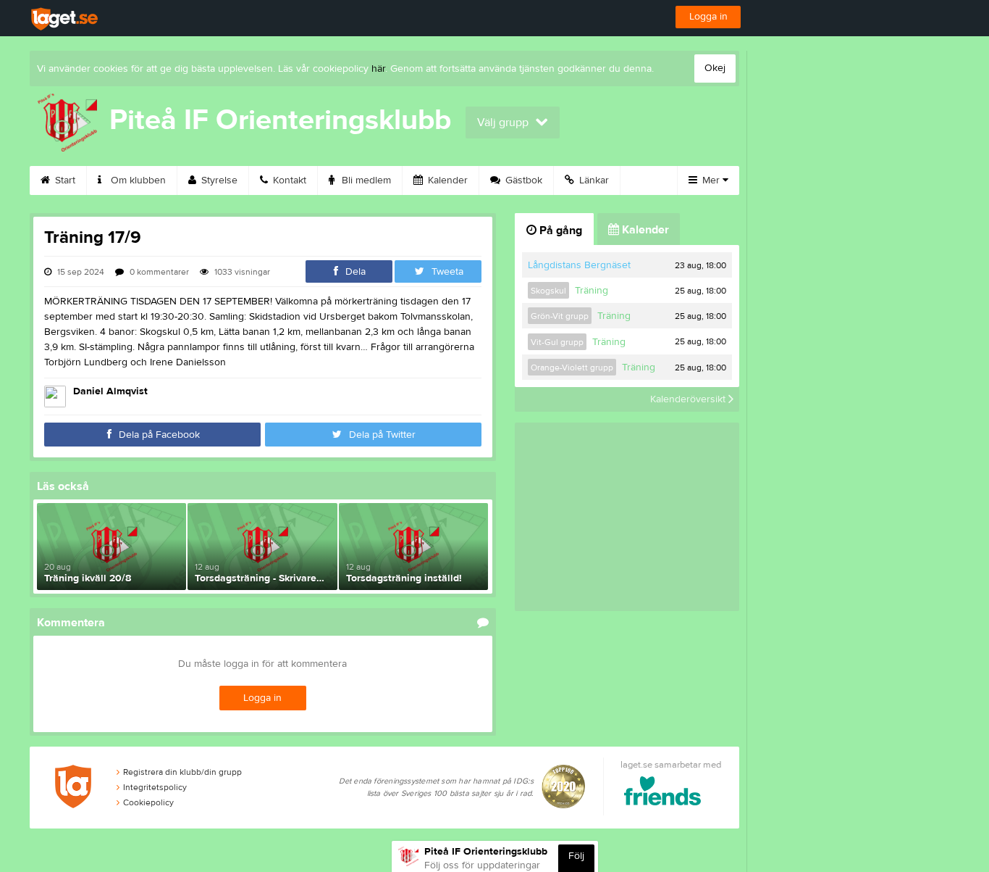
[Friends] (663, 793)
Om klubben (137, 180)
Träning (591, 290)
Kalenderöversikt (689, 399)
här (378, 68)
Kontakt (288, 180)
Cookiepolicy (148, 802)
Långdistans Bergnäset (579, 265)
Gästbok (522, 180)
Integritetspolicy (155, 787)
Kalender (446, 180)
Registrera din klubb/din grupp (182, 772)
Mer (711, 180)
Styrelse (217, 180)
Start (63, 180)
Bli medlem (365, 180)
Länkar (592, 180)
